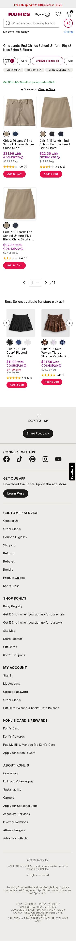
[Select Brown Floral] (44, 342)
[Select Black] (52, 134)
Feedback (72, 472)
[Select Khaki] (6, 134)
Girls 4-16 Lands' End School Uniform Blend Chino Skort (55, 144)
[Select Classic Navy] (15, 134)
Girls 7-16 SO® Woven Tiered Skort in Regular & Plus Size (53, 352)
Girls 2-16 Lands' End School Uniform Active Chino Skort (18, 144)
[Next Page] (46, 282)
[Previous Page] (24, 282)
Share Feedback (38, 433)
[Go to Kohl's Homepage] (19, 14)
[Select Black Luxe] (9, 342)
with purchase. (38, 5)
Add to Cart (14, 173)
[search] (8, 23)
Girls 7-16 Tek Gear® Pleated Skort (16, 352)
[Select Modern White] (27, 342)
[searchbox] (31, 23)
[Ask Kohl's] (68, 23)
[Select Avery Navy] (18, 342)
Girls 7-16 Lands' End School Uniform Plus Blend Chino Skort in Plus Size (17, 235)
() (25, 167)
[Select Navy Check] (62, 342)
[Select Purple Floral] (53, 342)
